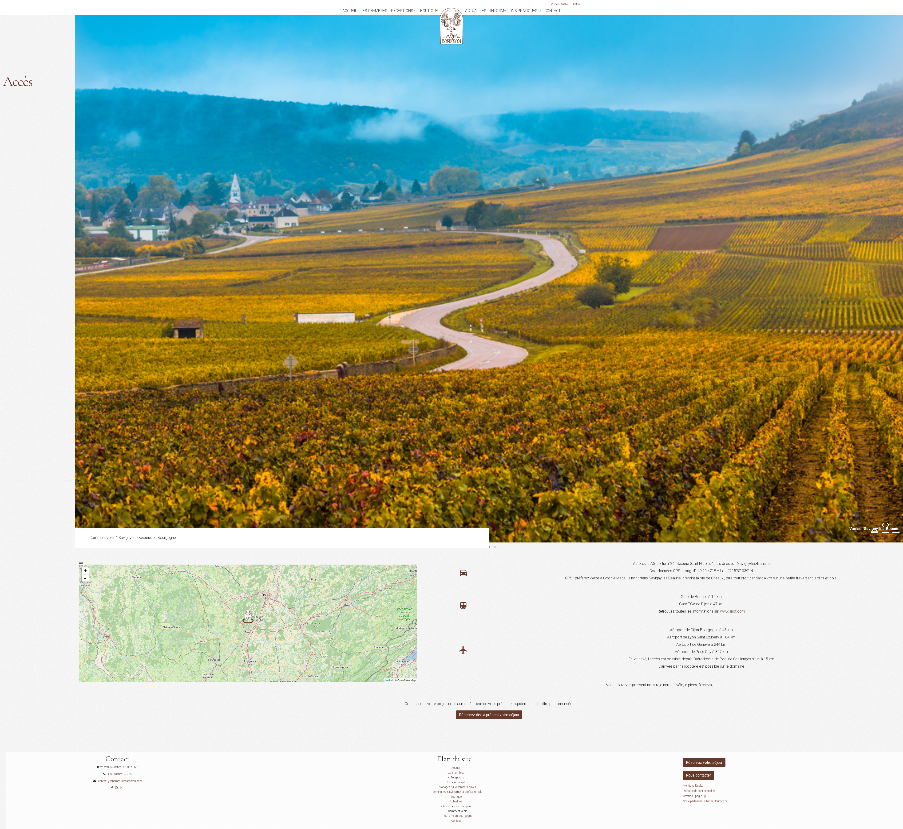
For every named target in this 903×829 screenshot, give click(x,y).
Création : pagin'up (694, 796)
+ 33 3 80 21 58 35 (120, 774)
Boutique (429, 10)
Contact (552, 10)
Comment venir (457, 811)
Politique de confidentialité (699, 791)
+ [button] (85, 571)
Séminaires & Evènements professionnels (457, 791)
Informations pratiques (514, 10)
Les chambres (374, 10)
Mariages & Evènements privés (457, 787)
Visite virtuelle (559, 4)
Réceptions (402, 10)
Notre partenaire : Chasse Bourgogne (705, 801)
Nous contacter (698, 775)
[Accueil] (451, 26)
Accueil (349, 10)
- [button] (85, 578)
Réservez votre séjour (704, 762)
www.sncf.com (732, 611)
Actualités (475, 10)
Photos (575, 4)
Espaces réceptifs (457, 782)
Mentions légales (693, 785)
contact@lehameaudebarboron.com (120, 781)
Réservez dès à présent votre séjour (489, 715)
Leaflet (389, 680)
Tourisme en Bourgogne (457, 815)
